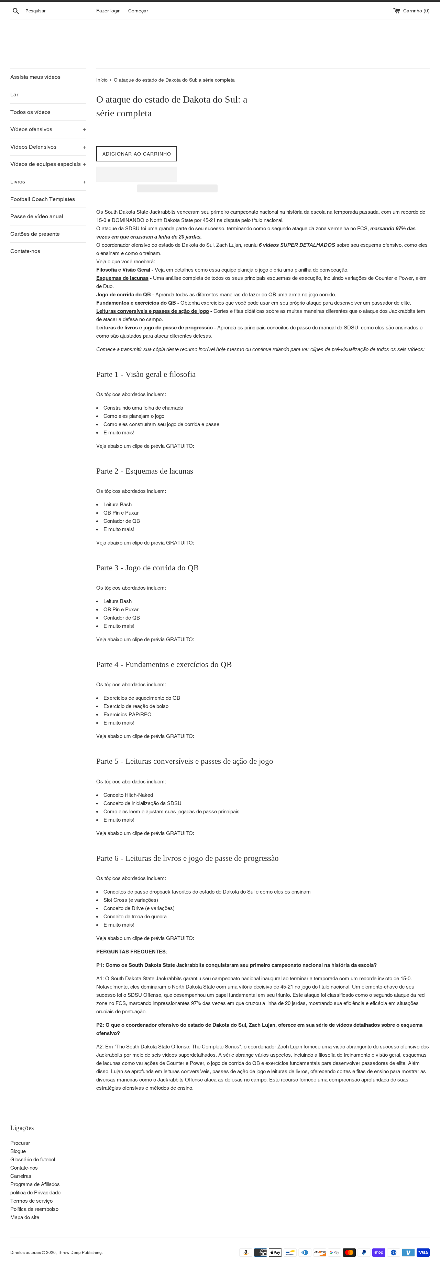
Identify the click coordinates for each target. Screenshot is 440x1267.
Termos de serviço (31, 1201)
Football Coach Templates (42, 199)
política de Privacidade (35, 1192)
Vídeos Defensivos (48, 147)
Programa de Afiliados (35, 1184)
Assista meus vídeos (35, 77)
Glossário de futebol (32, 1159)
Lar (14, 94)
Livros (48, 181)
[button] (136, 174)
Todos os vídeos (30, 112)
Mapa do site (24, 1217)
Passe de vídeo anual (36, 216)
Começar (138, 10)
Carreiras (20, 1176)
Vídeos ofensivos (48, 129)
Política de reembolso (34, 1209)
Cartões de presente (35, 234)
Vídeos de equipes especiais (48, 164)
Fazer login (108, 10)
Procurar (20, 1143)
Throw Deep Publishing (80, 1252)
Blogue (18, 1151)
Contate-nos (25, 251)
